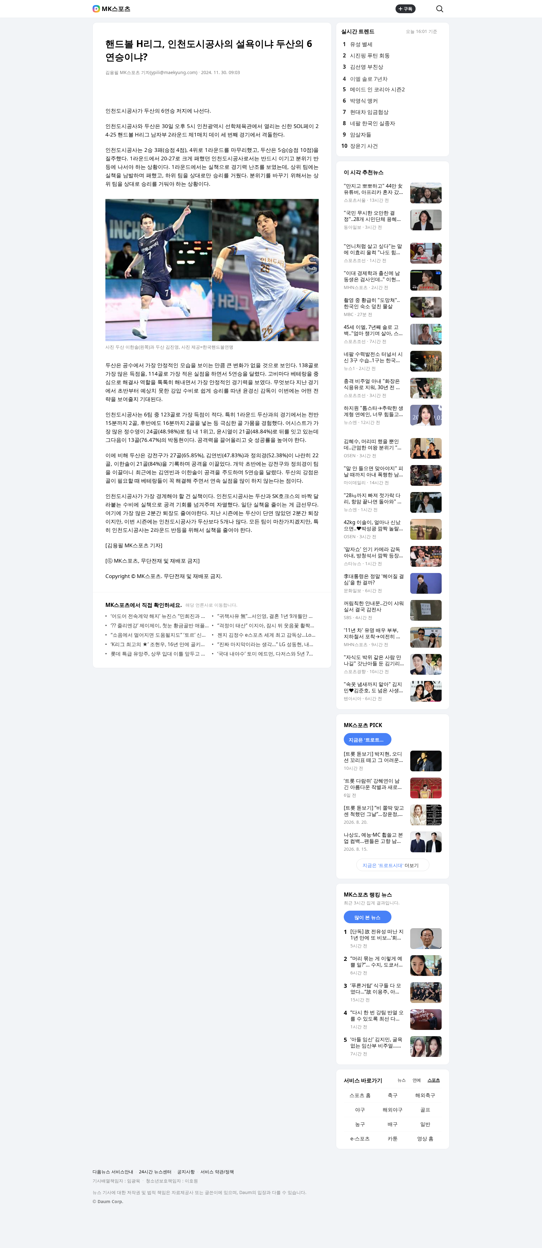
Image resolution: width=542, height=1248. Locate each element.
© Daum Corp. (108, 1201)
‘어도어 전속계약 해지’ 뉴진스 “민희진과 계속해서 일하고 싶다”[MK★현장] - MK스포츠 (160, 616)
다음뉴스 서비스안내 (113, 1172)
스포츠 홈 (360, 1095)
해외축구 (425, 1095)
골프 (425, 1109)
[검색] (441, 8)
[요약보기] (262, 90)
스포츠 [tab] (434, 1080)
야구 (360, 1109)
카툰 (393, 1138)
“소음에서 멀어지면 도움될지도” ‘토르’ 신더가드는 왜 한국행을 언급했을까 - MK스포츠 (160, 634)
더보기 (391, 865)
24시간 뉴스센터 (155, 1172)
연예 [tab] (416, 1080)
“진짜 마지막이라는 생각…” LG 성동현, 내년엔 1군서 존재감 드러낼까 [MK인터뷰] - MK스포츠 (266, 644)
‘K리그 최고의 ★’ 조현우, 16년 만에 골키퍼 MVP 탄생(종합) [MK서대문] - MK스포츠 (160, 644)
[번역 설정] (287, 90)
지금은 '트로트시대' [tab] (369, 739)
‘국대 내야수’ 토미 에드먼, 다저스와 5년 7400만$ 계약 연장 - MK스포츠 (266, 653)
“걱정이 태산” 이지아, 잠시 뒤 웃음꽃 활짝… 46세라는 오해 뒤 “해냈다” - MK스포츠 (266, 625)
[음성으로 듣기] (274, 90)
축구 (393, 1095)
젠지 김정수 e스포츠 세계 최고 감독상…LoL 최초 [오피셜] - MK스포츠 (266, 634)
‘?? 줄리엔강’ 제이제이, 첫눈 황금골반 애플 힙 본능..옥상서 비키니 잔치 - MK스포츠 (160, 625)
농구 (360, 1124)
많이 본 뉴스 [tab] (367, 917)
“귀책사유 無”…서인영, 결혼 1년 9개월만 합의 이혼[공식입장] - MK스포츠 (266, 616)
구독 (408, 9)
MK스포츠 (116, 9)
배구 (393, 1124)
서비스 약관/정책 (217, 1172)
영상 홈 (425, 1138)
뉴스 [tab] (401, 1080)
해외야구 (393, 1109)
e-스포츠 (360, 1138)
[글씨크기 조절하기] (300, 90)
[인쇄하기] (312, 90)
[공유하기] (426, 8)
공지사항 (186, 1172)
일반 (425, 1124)
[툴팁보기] (441, 32)
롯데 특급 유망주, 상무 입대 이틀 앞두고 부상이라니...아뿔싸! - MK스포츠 (160, 653)
